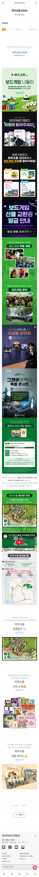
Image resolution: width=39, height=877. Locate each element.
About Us (23, 859)
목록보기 (21, 815)
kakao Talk (3, 847)
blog (22, 847)
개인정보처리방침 (24, 853)
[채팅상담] (35, 867)
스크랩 (16, 805)
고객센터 (4, 859)
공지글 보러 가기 (19, 55)
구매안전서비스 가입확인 (26, 856)
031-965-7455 (8, 840)
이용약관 (4, 853)
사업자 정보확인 (6, 856)
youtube (16, 847)
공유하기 (24, 805)
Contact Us (6, 861)
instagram (10, 847)
